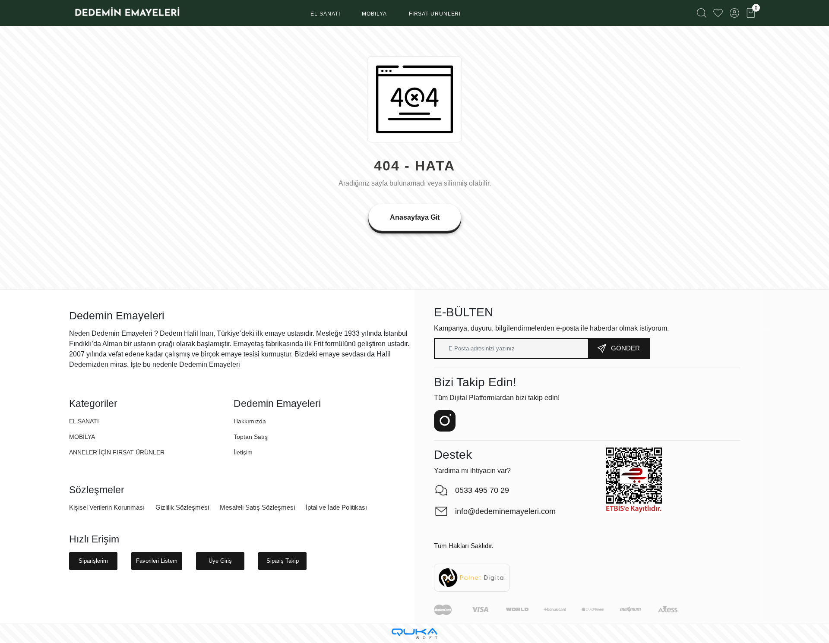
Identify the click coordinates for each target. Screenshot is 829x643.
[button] (325, 14)
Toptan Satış (251, 436)
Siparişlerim (93, 561)
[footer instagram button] (445, 421)
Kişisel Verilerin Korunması (107, 507)
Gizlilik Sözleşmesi (182, 507)
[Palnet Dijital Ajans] (472, 577)
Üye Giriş (220, 561)
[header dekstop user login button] (734, 13)
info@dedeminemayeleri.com (505, 511)
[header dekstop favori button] (718, 13)
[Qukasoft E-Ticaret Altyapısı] (414, 633)
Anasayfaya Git (415, 217)
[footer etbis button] (634, 480)
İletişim (243, 452)
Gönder (625, 348)
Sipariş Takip (282, 561)
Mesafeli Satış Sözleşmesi (257, 507)
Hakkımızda (250, 421)
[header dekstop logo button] (126, 13)
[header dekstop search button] (701, 13)
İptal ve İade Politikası (336, 507)
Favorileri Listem (156, 561)
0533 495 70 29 (482, 490)
